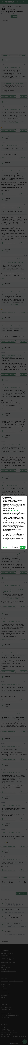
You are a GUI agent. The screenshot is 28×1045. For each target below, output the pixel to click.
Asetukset (15, 547)
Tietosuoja (5, 547)
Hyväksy (22, 547)
